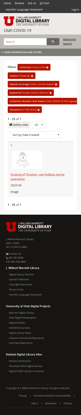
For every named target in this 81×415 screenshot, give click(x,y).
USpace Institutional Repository (26, 338)
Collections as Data (19, 327)
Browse (19, 3)
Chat (46, 3)
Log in (75, 9)
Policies (68, 403)
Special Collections (19, 279)
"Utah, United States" (32, 84)
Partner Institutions (20, 361)
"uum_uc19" (33, 67)
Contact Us (14, 253)
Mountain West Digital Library (25, 366)
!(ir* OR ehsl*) (23, 109)
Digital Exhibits (17, 322)
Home (7, 3)
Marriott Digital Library (21, 312)
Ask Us (32, 3)
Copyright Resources (20, 284)
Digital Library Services (21, 274)
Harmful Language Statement (24, 9)
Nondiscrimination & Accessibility (52, 395)
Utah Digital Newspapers (22, 317)
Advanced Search (69, 41)
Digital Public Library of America (26, 371)
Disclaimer (51, 403)
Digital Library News (20, 333)
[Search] (53, 41)
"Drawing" (20, 75)
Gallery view (20, 124)
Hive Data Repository (21, 343)
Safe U (34, 403)
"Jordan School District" (30, 92)
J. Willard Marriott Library (20, 239)
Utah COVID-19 (17, 30)
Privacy (23, 395)
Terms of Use (16, 289)
